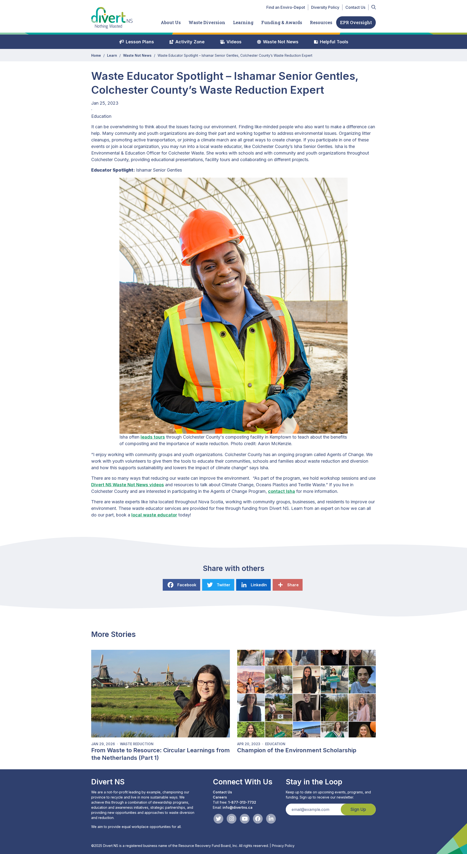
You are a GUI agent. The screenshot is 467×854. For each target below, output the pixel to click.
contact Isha (281, 491)
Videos (234, 41)
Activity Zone (190, 41)
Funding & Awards (281, 22)
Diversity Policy (325, 7)
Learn (112, 55)
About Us (171, 22)
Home (96, 55)
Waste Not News (280, 41)
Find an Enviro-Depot (285, 7)
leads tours (153, 437)
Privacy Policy (283, 846)
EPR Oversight (356, 22)
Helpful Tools (334, 41)
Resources (321, 22)
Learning (243, 22)
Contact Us (355, 7)
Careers (220, 797)
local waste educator (154, 514)
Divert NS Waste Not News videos (127, 484)
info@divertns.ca (237, 807)
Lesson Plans (140, 41)
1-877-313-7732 (242, 802)
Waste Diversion (207, 22)
